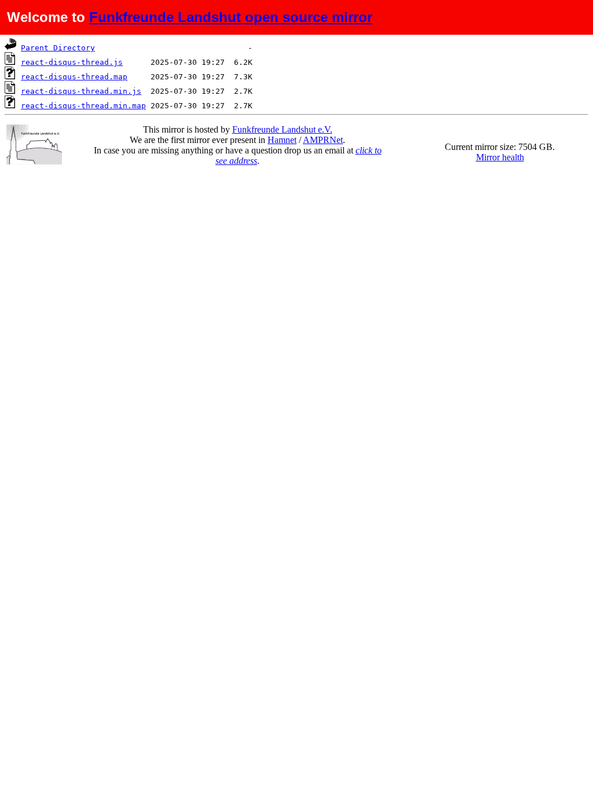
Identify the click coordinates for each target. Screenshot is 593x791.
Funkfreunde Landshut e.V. (282, 129)
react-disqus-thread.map (74, 76)
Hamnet (282, 140)
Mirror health (500, 157)
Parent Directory (58, 47)
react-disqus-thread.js (72, 62)
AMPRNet (323, 140)
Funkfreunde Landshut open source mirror (230, 17)
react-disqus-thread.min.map (83, 105)
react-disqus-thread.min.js (81, 91)
